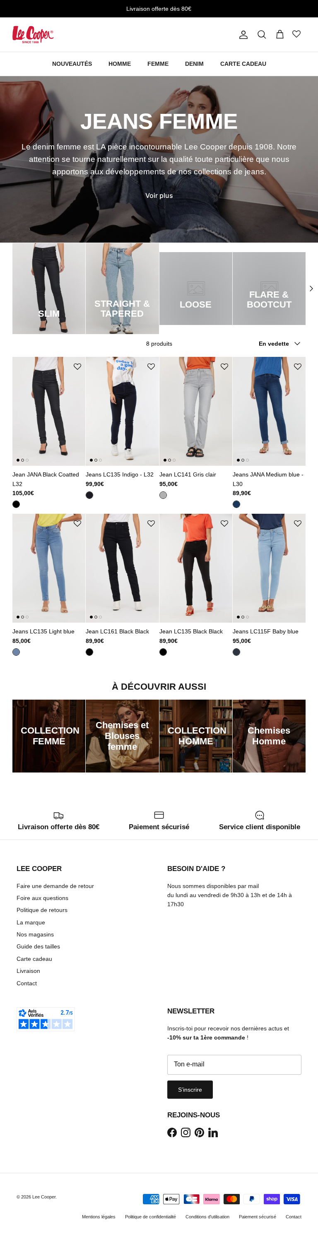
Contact (27, 983)
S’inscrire (190, 1089)
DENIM (194, 63)
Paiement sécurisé (257, 1216)
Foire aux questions (42, 898)
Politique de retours (42, 910)
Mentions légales (99, 1216)
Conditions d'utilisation (207, 1216)
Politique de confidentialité (150, 1216)
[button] (77, 367)
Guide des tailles (38, 946)
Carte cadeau (34, 958)
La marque (31, 922)
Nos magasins (35, 934)
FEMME (158, 63)
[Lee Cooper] (33, 34)
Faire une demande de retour (55, 886)
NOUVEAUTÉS (72, 63)
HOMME (119, 63)
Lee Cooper (43, 1196)
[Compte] (241, 35)
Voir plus (159, 195)
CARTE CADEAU (243, 63)
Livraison (28, 970)
